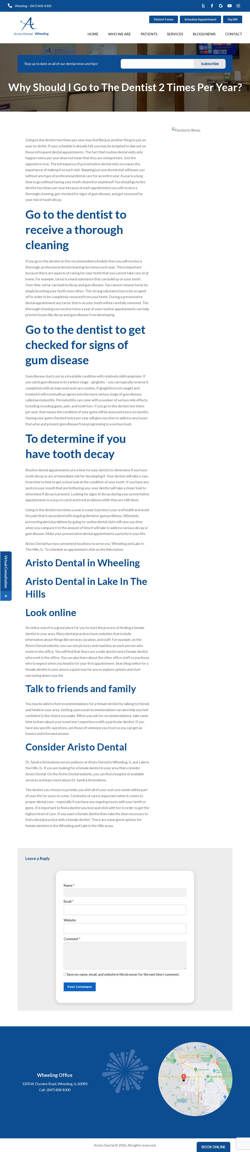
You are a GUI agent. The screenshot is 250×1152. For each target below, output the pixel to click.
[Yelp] (203, 6)
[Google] (221, 6)
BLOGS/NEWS (204, 34)
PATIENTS (149, 34)
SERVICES (175, 34)
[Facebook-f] (212, 6)
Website (70, 920)
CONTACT (233, 34)
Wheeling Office (54, 1075)
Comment (72, 939)
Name (69, 885)
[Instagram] (238, 6)
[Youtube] (229, 6)
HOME (93, 34)
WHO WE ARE (119, 34)
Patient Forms (163, 19)
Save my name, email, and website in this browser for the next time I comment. (123, 974)
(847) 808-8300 (40, 6)
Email (68, 901)
